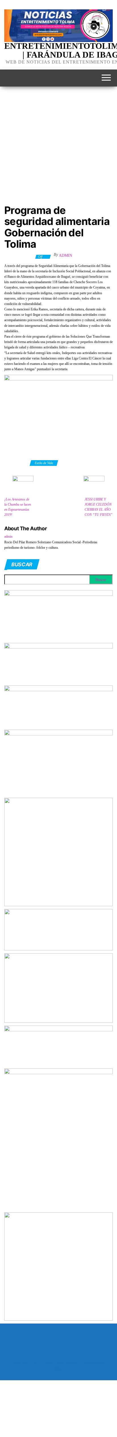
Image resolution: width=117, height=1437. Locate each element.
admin (65, 255)
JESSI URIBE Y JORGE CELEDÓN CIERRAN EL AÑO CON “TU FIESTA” (98, 507)
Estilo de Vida (44, 463)
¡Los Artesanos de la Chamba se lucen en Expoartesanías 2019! (17, 507)
